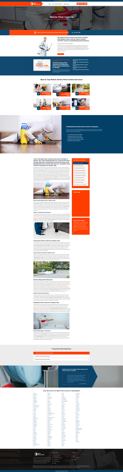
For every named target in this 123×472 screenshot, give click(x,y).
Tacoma (34, 414)
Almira (77, 434)
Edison (63, 444)
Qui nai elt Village (36, 444)
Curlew (77, 401)
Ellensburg (63, 440)
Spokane (34, 420)
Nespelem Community (51, 417)
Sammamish (35, 433)
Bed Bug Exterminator (58, 457)
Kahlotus (63, 414)
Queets (34, 445)
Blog (55, 463)
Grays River (64, 428)
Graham (63, 429)
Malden (49, 441)
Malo (48, 440)
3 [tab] (83, 383)
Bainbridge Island (79, 429)
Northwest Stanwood (51, 413)
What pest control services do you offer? (44, 353)
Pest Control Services (57, 4)
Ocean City (49, 410)
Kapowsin (63, 413)
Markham (49, 433)
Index (63, 417)
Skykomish (35, 425)
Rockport (34, 437)
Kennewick (63, 410)
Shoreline (34, 426)
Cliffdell (77, 405)
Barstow (77, 425)
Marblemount (50, 436)
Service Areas (66, 4)
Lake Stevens (64, 398)
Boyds (77, 416)
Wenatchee (35, 397)
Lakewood (63, 397)
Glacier (63, 433)
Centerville (78, 410)
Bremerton (78, 414)
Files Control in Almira (47, 108)
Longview (49, 445)
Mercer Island (50, 429)
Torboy (34, 409)
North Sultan (50, 414)
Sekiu (34, 428)
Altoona (77, 433)
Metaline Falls (50, 426)
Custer (77, 398)
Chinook (77, 406)
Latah (63, 394)
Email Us (75, 459)
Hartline (63, 425)
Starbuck (34, 417)
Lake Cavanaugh (64, 401)
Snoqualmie (35, 424)
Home (50, 4)
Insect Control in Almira (65, 108)
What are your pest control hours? (43, 359)
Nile (48, 416)
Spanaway (35, 421)
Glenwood (63, 432)
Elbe (62, 441)
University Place (36, 406)
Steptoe (34, 416)
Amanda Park (78, 432)
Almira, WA (75, 456)
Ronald (34, 436)
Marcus (49, 434)
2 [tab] (81, 383)
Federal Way (64, 434)
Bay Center (78, 424)
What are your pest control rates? (43, 356)
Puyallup (49, 393)
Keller (63, 412)
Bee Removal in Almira (85, 94)
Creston (77, 402)
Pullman (49, 394)
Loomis (49, 444)
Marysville (49, 430)
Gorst (63, 430)
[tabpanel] (61, 18)
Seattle (34, 429)
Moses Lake (49, 420)
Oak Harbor (49, 412)
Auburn (77, 430)
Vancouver (35, 402)
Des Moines (78, 393)
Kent (62, 409)
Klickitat (63, 406)
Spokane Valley (35, 418)
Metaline (49, 428)
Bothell (77, 417)
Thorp (34, 412)
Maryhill (49, 432)
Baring (77, 426)
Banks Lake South (79, 428)
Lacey (63, 402)
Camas (77, 412)
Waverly (34, 398)
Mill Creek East (50, 424)
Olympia (49, 409)
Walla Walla (35, 401)
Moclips (49, 421)
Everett (63, 437)
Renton (34, 441)
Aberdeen (77, 441)
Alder (77, 437)
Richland (34, 440)
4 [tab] (85, 383)
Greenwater (64, 426)
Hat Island (63, 424)
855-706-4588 (82, 4)
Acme (77, 440)
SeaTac (34, 430)
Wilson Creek (35, 394)
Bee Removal (56, 459)
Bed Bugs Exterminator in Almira (66, 94)
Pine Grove (49, 398)
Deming (77, 394)
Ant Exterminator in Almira (46, 94)
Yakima (34, 393)
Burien (77, 413)
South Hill (35, 422)
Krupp (63, 405)
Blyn (77, 418)
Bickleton (77, 420)
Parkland (49, 401)
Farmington (64, 436)
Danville (77, 397)
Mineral (49, 422)
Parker (49, 402)
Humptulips (63, 418)
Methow (49, 425)
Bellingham (78, 421)
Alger (77, 436)
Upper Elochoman (36, 405)
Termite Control (57, 456)
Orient (49, 406)
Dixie (63, 445)
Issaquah (63, 416)
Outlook (49, 405)
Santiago (34, 432)
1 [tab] (79, 383)
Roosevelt (35, 434)
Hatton (63, 422)
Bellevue (77, 422)
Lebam (63, 393)
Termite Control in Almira (84, 108)
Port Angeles (50, 397)
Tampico (34, 413)
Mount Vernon (50, 418)
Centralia (77, 409)
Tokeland (34, 410)
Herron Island (64, 421)
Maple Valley (50, 437)
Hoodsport (63, 420)
